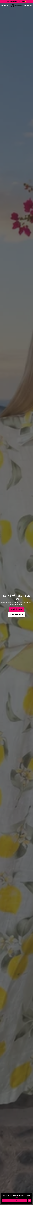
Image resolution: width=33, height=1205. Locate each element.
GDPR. (16, 1198)
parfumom (24, 1)
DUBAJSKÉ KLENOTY (17, 614)
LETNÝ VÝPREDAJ (17, 609)
